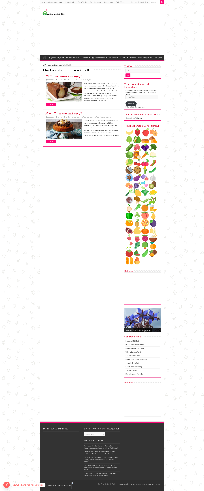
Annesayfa (49, 65)
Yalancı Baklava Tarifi (133, 352)
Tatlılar (85, 58)
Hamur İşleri (73, 58)
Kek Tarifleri (66, 80)
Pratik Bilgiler (71, 2)
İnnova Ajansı (132, 484)
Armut (60, 80)
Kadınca (123, 58)
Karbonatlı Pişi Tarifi (132, 341)
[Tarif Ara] (162, 2)
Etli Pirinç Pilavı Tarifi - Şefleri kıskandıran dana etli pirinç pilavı (101, 467)
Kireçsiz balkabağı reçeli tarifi (136, 359)
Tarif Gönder (120, 2)
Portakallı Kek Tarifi (91, 452)
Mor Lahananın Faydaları (134, 374)
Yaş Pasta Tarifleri (92, 117)
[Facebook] (134, 2)
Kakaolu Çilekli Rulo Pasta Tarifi (95, 457)
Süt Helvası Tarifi (131, 370)
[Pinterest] (138, 2)
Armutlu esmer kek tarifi (64, 113)
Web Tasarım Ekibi (154, 484)
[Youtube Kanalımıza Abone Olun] (6, 485)
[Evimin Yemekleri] (53, 12)
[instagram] (146, 2)
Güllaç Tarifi (88, 473)
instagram (158, 58)
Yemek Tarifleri (45, 57)
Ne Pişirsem (113, 58)
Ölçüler (133, 58)
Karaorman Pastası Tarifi (93, 446)
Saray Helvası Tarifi (132, 363)
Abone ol (131, 104)
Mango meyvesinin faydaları (135, 348)
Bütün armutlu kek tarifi (64, 76)
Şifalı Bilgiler (82, 2)
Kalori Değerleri (95, 2)
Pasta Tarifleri (99, 58)
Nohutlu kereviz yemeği (133, 367)
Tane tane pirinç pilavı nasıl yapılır (96, 465)
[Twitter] (136, 2)
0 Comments (93, 80)
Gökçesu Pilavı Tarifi (132, 356)
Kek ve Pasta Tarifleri (78, 80)
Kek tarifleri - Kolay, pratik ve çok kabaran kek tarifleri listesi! (101, 460)
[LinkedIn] (141, 2)
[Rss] (132, 2)
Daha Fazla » (50, 105)
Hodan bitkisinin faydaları (138, 330)
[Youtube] (143, 2)
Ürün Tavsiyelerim (145, 58)
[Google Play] (148, 2)
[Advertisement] (102, 34)
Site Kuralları (108, 2)
